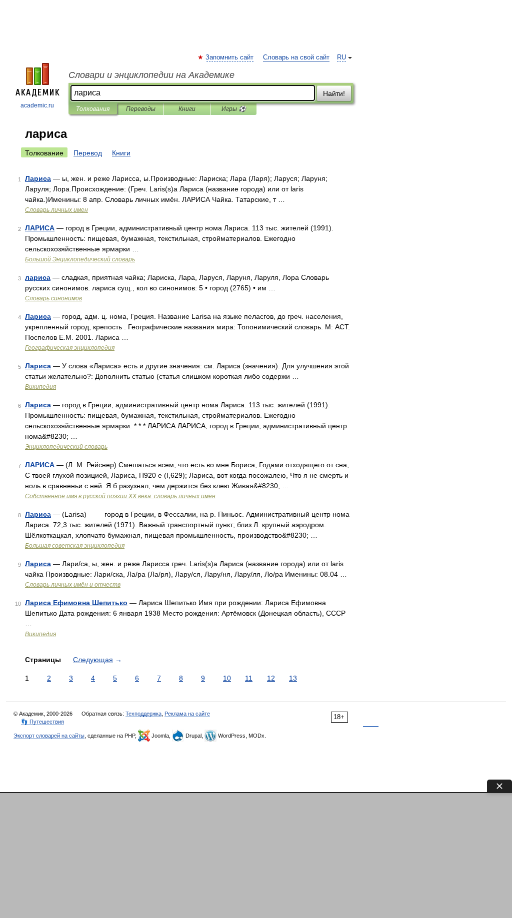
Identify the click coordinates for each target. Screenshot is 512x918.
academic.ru (37, 105)
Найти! (334, 93)
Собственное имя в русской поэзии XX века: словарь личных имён (120, 496)
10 (227, 678)
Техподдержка (144, 714)
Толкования (93, 108)
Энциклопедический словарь (66, 446)
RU (341, 57)
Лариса (38, 178)
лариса (37, 277)
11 (248, 678)
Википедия (40, 386)
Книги (187, 108)
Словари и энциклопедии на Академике (151, 75)
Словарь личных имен (56, 209)
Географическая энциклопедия (69, 347)
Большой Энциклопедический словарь (80, 259)
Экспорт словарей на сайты (49, 736)
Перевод (88, 153)
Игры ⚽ (234, 108)
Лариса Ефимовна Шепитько (76, 603)
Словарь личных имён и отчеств (72, 584)
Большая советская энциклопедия (74, 545)
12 (271, 678)
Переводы (141, 108)
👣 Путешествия (42, 722)
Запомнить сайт (230, 57)
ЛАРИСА (39, 228)
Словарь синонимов (53, 298)
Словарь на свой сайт (296, 57)
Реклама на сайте (187, 714)
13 (293, 678)
